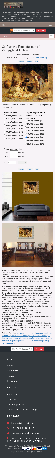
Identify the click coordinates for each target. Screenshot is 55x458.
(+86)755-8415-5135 (22, 428)
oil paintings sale (15, 338)
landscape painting (41, 340)
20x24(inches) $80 (13, 122)
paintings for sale (26, 340)
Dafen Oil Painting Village (22, 409)
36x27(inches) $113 (35, 130)
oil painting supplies (42, 333)
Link (48, 446)
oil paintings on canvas (29, 335)
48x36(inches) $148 (35, 137)
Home (5, 24)
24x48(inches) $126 (14, 128)
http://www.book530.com (25, 433)
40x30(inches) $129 (35, 134)
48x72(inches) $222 (14, 138)
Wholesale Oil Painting (14, 446)
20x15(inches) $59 (35, 124)
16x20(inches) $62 (13, 118)
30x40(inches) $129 (14, 132)
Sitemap (34, 446)
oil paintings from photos (32, 338)
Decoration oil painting (11, 343)
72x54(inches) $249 (35, 143)
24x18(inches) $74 (35, 127)
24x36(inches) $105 (14, 125)
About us (12, 394)
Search (41, 31)
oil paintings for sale (25, 333)
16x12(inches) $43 (35, 120)
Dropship (12, 399)
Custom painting (16, 404)
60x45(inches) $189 (35, 140)
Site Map (27, 446)
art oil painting (13, 340)
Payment (12, 376)
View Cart (12, 370)
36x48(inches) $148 (14, 135)
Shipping (12, 381)
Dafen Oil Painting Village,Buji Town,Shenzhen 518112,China (26, 439)
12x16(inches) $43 (13, 115)
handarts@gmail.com (23, 423)
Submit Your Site (14, 448)
